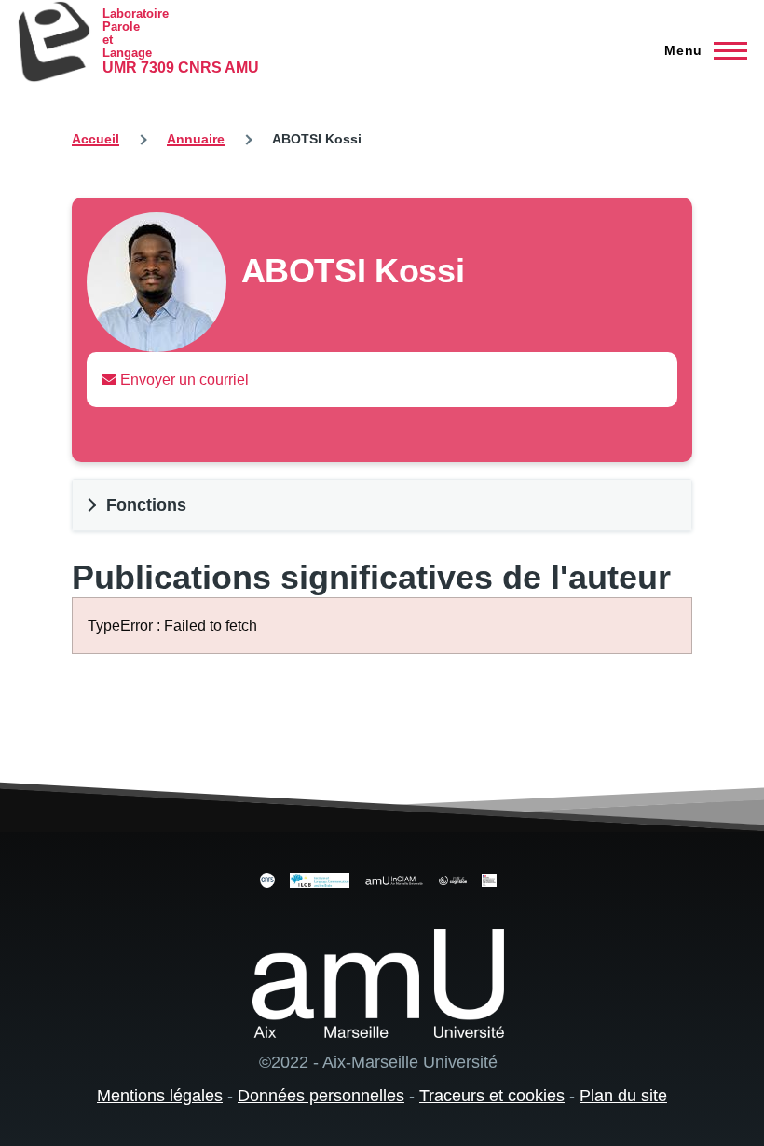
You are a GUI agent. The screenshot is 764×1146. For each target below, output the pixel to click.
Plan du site (623, 1095)
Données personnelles (321, 1095)
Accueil (95, 138)
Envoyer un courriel (182, 380)
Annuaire (196, 138)
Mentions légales (160, 1095)
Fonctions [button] (146, 505)
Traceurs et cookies (492, 1095)
